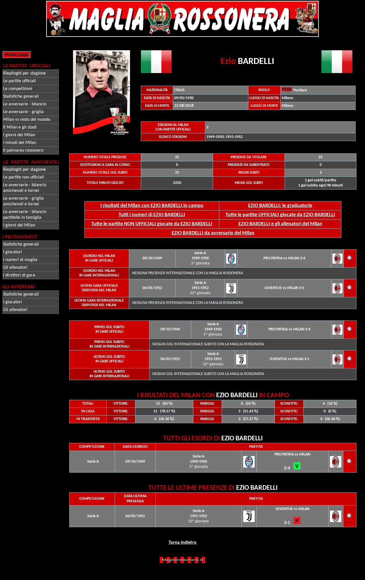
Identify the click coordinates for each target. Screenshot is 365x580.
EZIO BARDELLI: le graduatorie (280, 205)
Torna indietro (182, 542)
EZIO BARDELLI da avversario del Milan (213, 233)
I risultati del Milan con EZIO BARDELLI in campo (151, 205)
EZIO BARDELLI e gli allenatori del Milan (280, 224)
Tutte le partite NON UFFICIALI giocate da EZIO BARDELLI (151, 224)
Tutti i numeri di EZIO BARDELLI (152, 215)
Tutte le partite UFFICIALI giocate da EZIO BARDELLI (280, 215)
